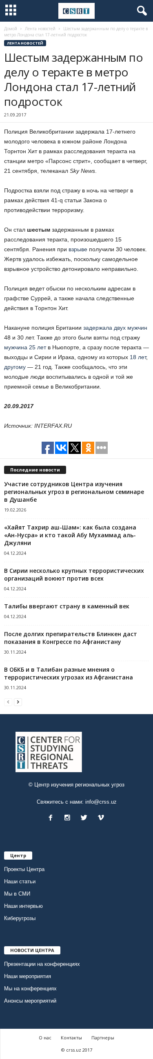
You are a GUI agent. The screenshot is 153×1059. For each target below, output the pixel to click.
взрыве (78, 249)
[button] (140, 11)
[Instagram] (69, 818)
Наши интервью (23, 906)
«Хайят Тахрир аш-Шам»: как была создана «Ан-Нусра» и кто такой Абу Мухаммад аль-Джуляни (70, 535)
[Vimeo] (101, 818)
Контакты (71, 1037)
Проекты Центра (24, 869)
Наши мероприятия (27, 976)
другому (15, 367)
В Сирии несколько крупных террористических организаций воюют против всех (74, 574)
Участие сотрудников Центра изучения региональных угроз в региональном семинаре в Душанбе (74, 491)
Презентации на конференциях (42, 964)
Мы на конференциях (30, 988)
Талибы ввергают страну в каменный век (66, 606)
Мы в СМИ (17, 894)
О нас (45, 1037)
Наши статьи (19, 881)
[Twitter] (86, 818)
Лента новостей (25, 43)
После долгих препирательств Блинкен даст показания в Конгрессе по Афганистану (70, 638)
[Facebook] (52, 818)
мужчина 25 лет (25, 347)
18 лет (138, 357)
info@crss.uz (101, 802)
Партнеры (102, 1037)
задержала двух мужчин (115, 327)
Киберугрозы (19, 918)
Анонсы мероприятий (30, 1001)
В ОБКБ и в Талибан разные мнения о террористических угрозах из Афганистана (68, 673)
